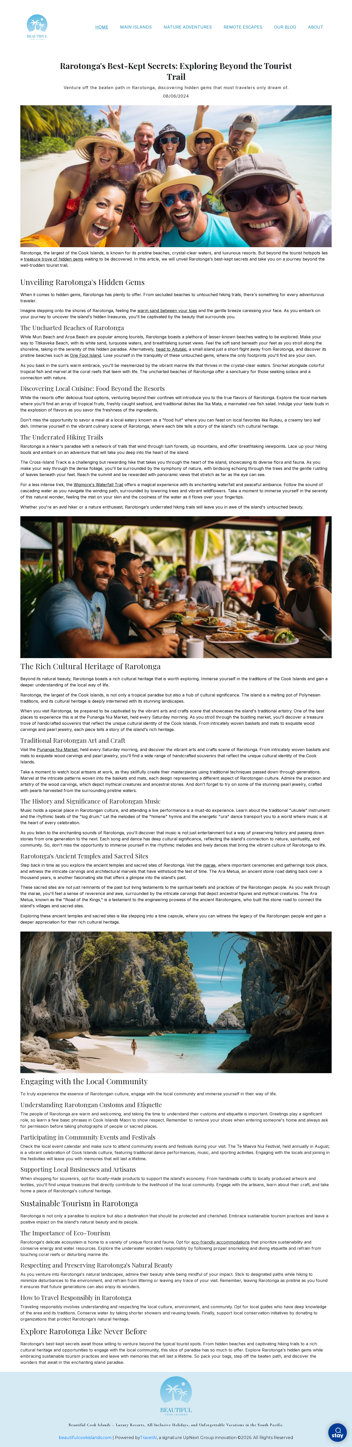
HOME (101, 27)
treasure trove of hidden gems (53, 259)
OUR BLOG (285, 27)
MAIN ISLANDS (136, 27)
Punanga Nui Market (57, 749)
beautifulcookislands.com (85, 1437)
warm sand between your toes (167, 310)
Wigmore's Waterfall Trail (98, 484)
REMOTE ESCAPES (243, 27)
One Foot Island (85, 355)
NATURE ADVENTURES (188, 27)
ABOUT (315, 27)
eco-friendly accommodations (220, 1242)
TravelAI (148, 1437)
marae (209, 865)
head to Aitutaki (171, 349)
